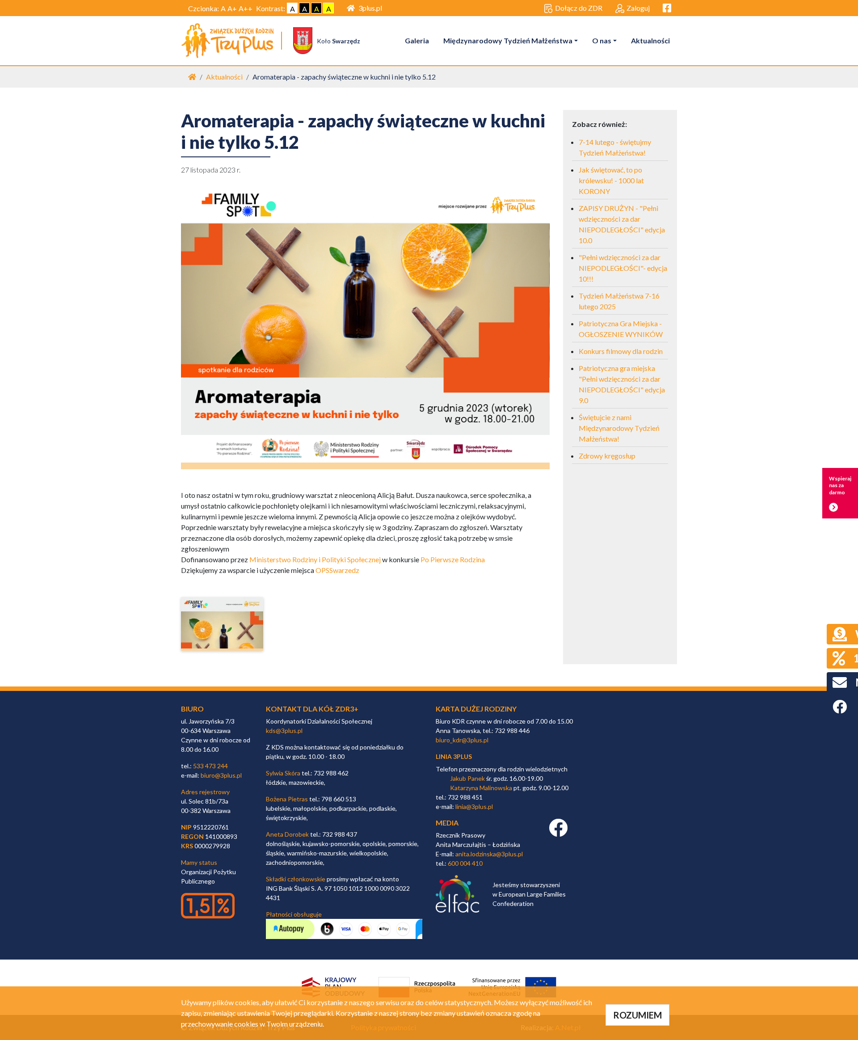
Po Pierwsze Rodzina (453, 559)
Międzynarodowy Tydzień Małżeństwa (507, 40)
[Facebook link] (558, 832)
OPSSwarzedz (337, 570)
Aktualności (650, 40)
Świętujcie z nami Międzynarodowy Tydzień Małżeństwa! (619, 428)
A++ (245, 8)
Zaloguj (638, 8)
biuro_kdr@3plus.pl (462, 740)
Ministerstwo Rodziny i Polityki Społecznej (315, 559)
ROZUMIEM (637, 1015)
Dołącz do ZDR (578, 8)
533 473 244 (210, 766)
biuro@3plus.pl (221, 775)
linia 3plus (454, 756)
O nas (601, 40)
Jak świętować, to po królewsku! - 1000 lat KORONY (611, 180)
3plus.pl (370, 8)
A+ (232, 8)
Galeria (417, 40)
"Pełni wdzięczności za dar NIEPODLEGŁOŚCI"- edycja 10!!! (623, 268)
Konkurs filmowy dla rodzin (621, 351)
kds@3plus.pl (284, 730)
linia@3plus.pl (474, 806)
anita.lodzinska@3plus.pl (489, 854)
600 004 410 (465, 863)
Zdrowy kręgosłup (607, 455)
